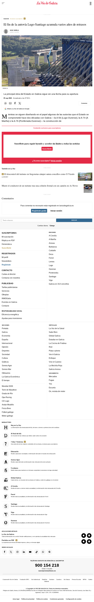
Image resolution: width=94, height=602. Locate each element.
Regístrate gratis (39, 211)
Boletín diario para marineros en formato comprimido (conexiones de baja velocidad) (34, 469)
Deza (51, 254)
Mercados (53, 376)
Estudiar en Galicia (56, 339)
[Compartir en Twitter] (20, 103)
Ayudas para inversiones (12, 318)
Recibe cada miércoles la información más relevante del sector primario (31, 461)
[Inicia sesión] (90, 3)
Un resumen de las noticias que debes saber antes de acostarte (29, 434)
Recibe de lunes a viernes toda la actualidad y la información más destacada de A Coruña (35, 487)
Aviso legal (16, 599)
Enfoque (52, 358)
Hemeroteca (7, 244)
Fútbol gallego (8, 412)
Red (50, 347)
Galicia (5, 332)
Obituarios (6, 373)
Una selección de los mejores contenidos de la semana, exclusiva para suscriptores (34, 443)
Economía (6, 336)
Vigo (51, 280)
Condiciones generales (57, 599)
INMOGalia (6, 298)
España (5, 339)
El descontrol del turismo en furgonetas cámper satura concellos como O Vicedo (39, 174)
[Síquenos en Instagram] (17, 552)
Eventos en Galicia (9, 302)
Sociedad (6, 354)
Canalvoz (59, 579)
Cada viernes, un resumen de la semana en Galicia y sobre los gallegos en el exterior (34, 479)
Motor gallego (7, 416)
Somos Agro (7, 365)
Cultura (5, 358)
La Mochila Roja (55, 365)
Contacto (5, 306)
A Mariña (52, 239)
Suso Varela (14, 30)
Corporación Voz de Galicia (10, 579)
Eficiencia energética (10, 314)
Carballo (52, 250)
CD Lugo (5, 401)
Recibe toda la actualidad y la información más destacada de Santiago (30, 505)
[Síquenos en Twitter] (11, 552)
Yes (50, 384)
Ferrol (51, 258)
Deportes (5, 351)
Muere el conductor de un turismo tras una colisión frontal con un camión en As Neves (40, 185)
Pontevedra (53, 273)
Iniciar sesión (56, 211)
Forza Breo (6, 408)
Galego (52, 225)
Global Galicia (54, 336)
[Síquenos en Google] (49, 552)
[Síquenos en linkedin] (24, 552)
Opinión (5, 347)
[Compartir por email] (10, 103)
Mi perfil (5, 257)
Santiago (52, 276)
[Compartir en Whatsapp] (5, 103)
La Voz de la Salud (56, 328)
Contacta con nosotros (11, 278)
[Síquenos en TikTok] (36, 552)
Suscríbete (47, 149)
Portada (5, 328)
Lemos (51, 262)
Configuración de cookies (73, 599)
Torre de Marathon (9, 390)
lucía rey (5, 177)
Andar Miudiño (8, 405)
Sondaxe (51, 579)
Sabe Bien (53, 332)
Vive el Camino (55, 362)
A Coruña (53, 236)
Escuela (52, 387)
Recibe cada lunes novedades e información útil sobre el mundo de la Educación (33, 452)
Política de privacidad (27, 599)
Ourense (52, 269)
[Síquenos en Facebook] (4, 552)
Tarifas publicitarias (9, 287)
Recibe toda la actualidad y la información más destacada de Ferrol (29, 495)
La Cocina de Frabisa (57, 343)
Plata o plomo (54, 351)
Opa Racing (7, 397)
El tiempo (6, 380)
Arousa (52, 243)
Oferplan (5, 295)
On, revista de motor (57, 391)
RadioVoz (44, 579)
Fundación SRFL (24, 579)
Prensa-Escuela (76, 579)
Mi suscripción (7, 237)
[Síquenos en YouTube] (30, 552)
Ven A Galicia (54, 354)
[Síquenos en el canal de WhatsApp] (43, 552)
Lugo (51, 265)
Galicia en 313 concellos (59, 284)
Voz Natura (67, 579)
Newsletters (6, 261)
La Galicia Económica (11, 377)
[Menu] (3, 3)
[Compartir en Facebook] (15, 103)
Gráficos (5, 362)
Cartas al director (9, 274)
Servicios (5, 291)
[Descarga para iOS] (83, 535)
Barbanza (53, 247)
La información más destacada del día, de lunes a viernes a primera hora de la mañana (35, 426)
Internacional (7, 343)
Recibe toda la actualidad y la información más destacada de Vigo (29, 513)
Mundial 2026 (7, 386)
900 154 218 (47, 565)
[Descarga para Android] (89, 535)
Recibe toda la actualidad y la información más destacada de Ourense (30, 521)
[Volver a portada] (47, 3)
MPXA (84, 579)
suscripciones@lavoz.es (47, 571)
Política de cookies (42, 599)
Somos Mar (6, 369)
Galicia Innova (55, 369)
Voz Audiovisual (35, 579)
